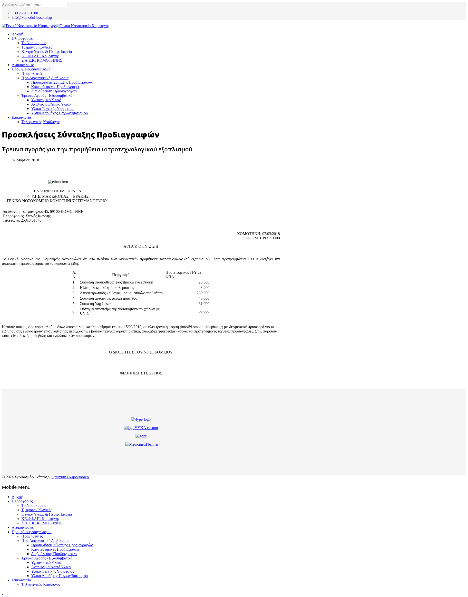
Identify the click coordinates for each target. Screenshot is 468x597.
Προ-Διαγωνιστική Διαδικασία (44, 78)
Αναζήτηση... (12, 4)
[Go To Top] (2, 593)
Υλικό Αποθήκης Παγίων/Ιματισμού (59, 113)
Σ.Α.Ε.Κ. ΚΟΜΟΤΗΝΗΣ (41, 60)
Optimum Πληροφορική (70, 477)
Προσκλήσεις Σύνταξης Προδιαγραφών (62, 82)
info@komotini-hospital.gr (32, 17)
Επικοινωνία (21, 117)
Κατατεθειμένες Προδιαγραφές (55, 87)
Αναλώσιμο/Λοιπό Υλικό (51, 104)
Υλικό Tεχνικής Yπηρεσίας (52, 109)
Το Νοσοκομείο (33, 43)
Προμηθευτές (32, 73)
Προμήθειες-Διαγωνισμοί (31, 69)
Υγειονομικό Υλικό (46, 100)
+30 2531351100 (25, 13)
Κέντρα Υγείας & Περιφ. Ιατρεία (46, 51)
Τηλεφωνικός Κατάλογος (40, 122)
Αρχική (17, 34)
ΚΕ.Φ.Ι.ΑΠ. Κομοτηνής (40, 56)
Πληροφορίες (22, 38)
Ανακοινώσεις (23, 65)
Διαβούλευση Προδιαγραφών (54, 91)
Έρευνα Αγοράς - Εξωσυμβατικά (46, 95)
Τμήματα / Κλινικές (36, 47)
